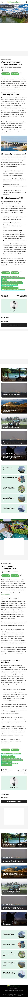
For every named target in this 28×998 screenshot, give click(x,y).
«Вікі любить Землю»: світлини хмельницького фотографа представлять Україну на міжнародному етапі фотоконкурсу (13, 409)
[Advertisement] (14, 37)
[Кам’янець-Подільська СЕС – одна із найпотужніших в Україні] (21, 499)
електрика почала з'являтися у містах (11, 281)
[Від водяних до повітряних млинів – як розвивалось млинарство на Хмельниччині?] (14, 453)
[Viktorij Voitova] (3, 70)
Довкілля (5, 376)
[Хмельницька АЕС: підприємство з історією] (21, 469)
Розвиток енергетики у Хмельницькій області (13, 289)
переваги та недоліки (7, 286)
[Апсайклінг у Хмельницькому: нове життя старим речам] (21, 479)
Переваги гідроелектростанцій (9, 284)
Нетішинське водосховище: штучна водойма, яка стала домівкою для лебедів (13, 395)
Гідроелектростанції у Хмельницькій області (13, 278)
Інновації (5, 405)
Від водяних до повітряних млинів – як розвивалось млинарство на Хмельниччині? (12, 457)
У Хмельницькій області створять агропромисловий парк (9, 488)
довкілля (4, 279)
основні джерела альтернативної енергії (12, 283)
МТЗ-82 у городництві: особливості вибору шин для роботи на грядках (11, 427)
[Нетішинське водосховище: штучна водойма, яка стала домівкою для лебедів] (14, 390)
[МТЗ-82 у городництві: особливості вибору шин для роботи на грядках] (14, 422)
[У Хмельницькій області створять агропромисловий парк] (21, 489)
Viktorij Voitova (8, 69)
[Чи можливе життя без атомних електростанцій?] (21, 508)
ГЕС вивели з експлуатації (12, 276)
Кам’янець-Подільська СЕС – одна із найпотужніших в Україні (10, 498)
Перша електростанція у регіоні (10, 288)
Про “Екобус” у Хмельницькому (4, 296)
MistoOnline (20, 990)
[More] (20, 73)
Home (2, 6)
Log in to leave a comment (14, 325)
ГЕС (3, 276)
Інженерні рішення (8, 6)
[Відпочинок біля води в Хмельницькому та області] (14, 374)
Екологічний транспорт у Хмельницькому (22, 296)
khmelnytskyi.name (19, 89)
